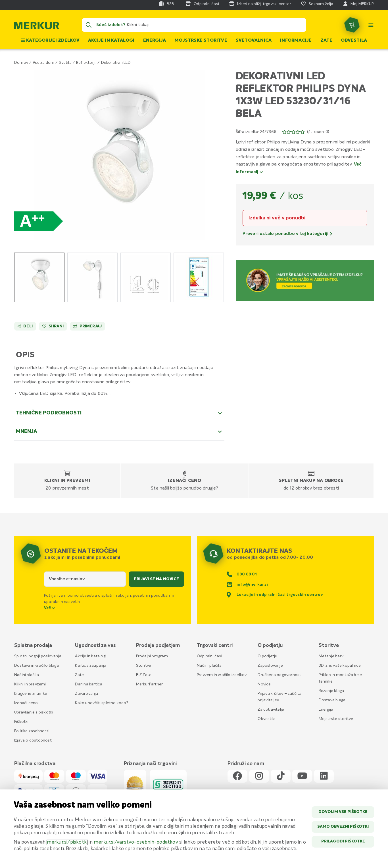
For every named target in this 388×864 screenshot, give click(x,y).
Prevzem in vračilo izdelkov (222, 675)
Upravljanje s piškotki (33, 712)
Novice (264, 684)
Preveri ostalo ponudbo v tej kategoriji (286, 234)
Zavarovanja (86, 694)
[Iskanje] (88, 25)
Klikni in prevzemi (67, 480)
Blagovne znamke (30, 694)
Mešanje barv (331, 656)
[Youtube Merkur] (302, 776)
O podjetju (267, 656)
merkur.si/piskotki (67, 842)
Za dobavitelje (271, 709)
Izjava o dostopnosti (33, 740)
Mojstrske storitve (200, 40)
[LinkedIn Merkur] (323, 776)
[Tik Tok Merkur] (280, 776)
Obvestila (354, 40)
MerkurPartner (149, 684)
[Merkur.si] (36, 27)
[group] (39, 277)
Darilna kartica (88, 684)
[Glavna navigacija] (371, 25)
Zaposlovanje (270, 666)
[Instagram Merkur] (259, 776)
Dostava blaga (332, 700)
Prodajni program (152, 656)
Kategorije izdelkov (52, 40)
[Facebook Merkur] (237, 776)
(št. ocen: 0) (318, 132)
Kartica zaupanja (90, 666)
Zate (326, 40)
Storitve (143, 666)
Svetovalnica (254, 40)
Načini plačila (26, 675)
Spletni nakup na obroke (311, 480)
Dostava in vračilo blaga (36, 666)
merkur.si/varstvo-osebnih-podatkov (136, 842)
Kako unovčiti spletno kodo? (101, 703)
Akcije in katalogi (111, 40)
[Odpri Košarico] (352, 25)
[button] (119, 155)
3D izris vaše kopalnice (340, 666)
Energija (154, 40)
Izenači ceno (184, 480)
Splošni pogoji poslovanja (37, 656)
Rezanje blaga (331, 691)
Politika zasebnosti (31, 731)
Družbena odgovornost (279, 675)
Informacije (296, 40)
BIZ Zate (144, 675)
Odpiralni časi (209, 656)
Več (48, 608)
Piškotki (21, 722)
